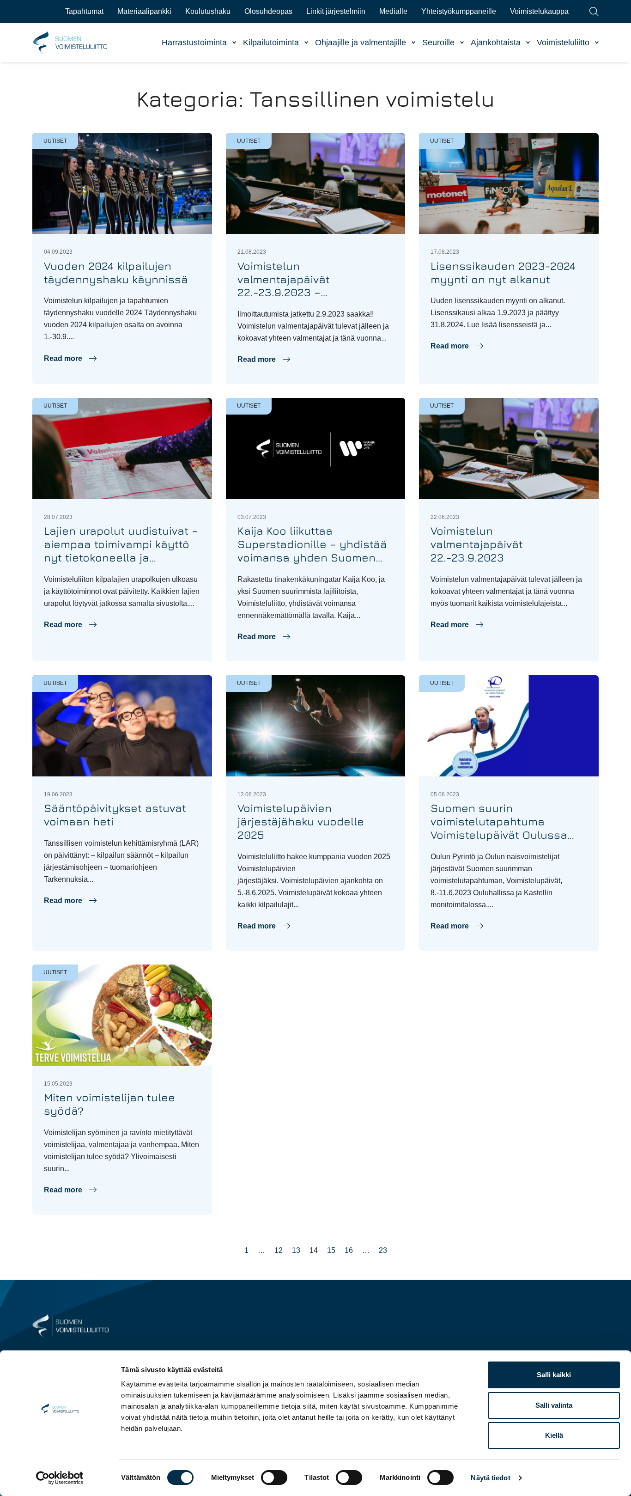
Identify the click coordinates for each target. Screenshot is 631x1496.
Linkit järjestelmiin (335, 11)
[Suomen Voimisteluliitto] (70, 1325)
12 (278, 1250)
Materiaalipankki (144, 11)
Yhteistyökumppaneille (458, 11)
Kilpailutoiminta (271, 42)
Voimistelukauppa (539, 11)
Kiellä (554, 1435)
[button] (70, 358)
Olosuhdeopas (268, 11)
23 (383, 1250)
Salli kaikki (554, 1375)
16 (349, 1250)
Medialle (393, 11)
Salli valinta (553, 1405)
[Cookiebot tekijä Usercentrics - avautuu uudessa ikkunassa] (59, 1478)
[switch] (274, 1477)
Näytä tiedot (490, 1478)
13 (296, 1250)
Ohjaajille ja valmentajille (360, 42)
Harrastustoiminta (194, 42)
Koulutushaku (208, 11)
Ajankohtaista (496, 42)
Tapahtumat (84, 11)
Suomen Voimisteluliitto (70, 43)
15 (331, 1250)
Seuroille (438, 42)
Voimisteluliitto (563, 42)
